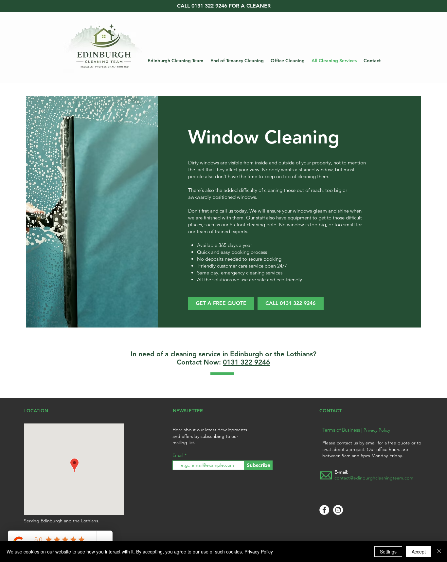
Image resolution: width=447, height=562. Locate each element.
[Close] (439, 551)
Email (178, 455)
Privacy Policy (377, 430)
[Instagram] (338, 510)
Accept (419, 551)
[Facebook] (324, 510)
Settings (388, 551)
